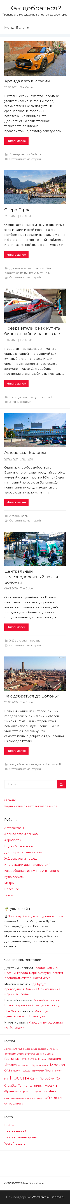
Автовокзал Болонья (25, 452)
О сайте (10, 800)
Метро (9, 883)
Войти (9, 1125)
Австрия (9, 1048)
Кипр (29, 1065)
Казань (21, 1065)
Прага (49, 1070)
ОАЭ (7, 1070)
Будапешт (22, 1054)
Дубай (34, 1058)
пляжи (20, 1104)
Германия (12, 1058)
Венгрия (40, 1054)
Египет (42, 1059)
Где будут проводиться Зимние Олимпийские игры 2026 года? (32, 989)
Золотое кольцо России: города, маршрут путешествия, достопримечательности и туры (34, 973)
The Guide (26, 87)
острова (10, 1103)
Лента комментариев (20, 1137)
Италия (10, 1065)
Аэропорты (12, 840)
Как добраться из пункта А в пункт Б (35, 764)
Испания (54, 1058)
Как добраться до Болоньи (31, 696)
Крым (36, 1065)
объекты (53, 1097)
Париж (15, 1070)
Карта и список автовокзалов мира (30, 806)
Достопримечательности (27, 268)
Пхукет (58, 1070)
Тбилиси (37, 1086)
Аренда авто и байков (25, 154)
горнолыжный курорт (15, 1098)
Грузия (24, 1058)
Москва (57, 1064)
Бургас (31, 1054)
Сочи (60, 1078)
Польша (25, 1070)
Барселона (39, 1049)
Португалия (37, 1071)
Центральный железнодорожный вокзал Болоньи (31, 577)
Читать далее (16, 140)
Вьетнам (49, 1054)
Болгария (10, 1053)
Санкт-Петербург (42, 1078)
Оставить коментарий (25, 159)
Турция (50, 1085)
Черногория (40, 1091)
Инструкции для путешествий (30, 397)
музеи (40, 1098)
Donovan (57, 1197)
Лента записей (15, 1131)
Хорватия (26, 1091)
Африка (29, 1049)
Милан (45, 1065)
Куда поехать (14, 877)
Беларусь (52, 1048)
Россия (19, 1078)
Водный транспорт (18, 846)
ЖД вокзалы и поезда (25, 640)
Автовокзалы (18, 516)
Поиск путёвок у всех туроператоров (35, 916)
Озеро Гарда (17, 209)
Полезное (11, 889)
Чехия (53, 1091)
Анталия (19, 1048)
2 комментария (20, 401)
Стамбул (10, 1085)
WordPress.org (15, 1143)
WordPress (40, 1197)
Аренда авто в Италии (27, 81)
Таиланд (25, 1085)
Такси (8, 895)
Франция (11, 1091)
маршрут (31, 1098)
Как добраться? (35, 8)
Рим (6, 1078)
